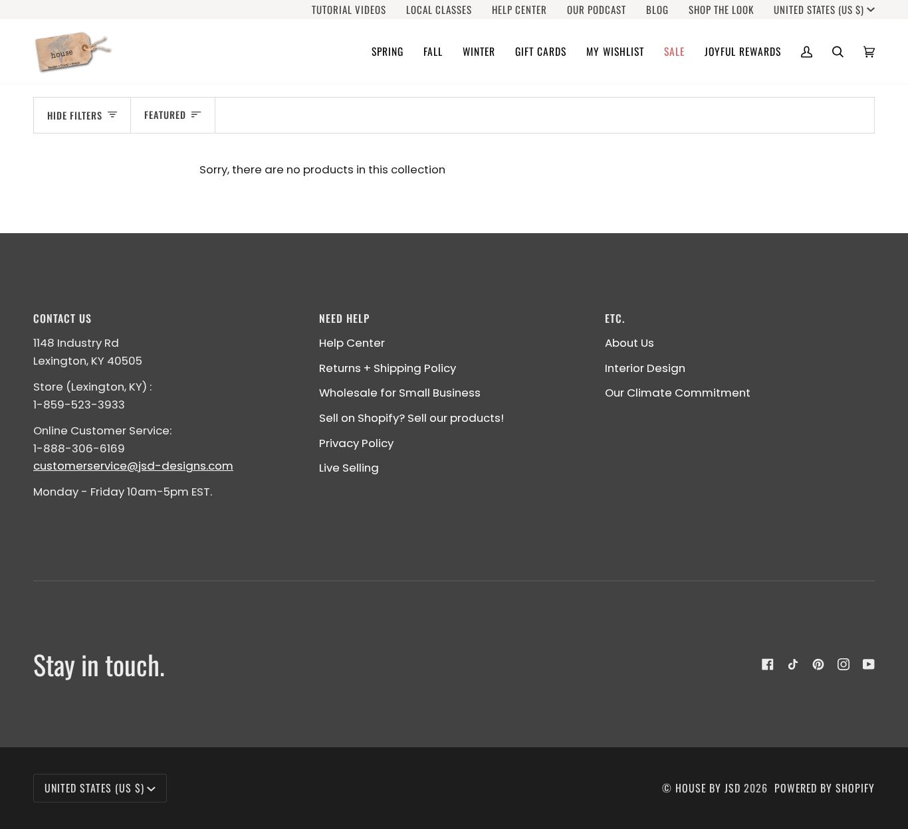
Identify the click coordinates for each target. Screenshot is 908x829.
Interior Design (645, 368)
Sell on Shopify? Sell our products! (411, 418)
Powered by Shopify (824, 788)
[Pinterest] (818, 664)
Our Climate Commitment (677, 393)
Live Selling (349, 468)
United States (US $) (819, 10)
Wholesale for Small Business (400, 393)
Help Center (352, 343)
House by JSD (707, 788)
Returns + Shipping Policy (387, 368)
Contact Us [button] (62, 318)
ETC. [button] (615, 318)
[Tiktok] (793, 664)
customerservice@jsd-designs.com (133, 466)
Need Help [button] (344, 318)
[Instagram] (844, 664)
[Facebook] (768, 664)
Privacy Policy (356, 443)
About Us (629, 343)
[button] (387, 51)
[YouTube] (869, 664)
